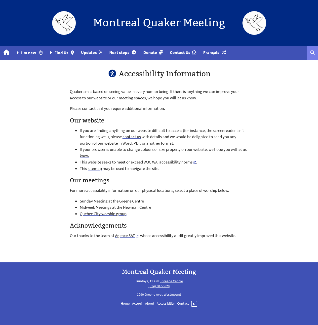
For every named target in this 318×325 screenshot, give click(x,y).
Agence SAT (125, 235)
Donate (151, 52)
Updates (90, 52)
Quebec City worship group (103, 213)
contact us (91, 108)
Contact (183, 303)
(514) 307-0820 (159, 286)
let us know (186, 98)
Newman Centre (137, 207)
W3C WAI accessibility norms (168, 162)
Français (212, 52)
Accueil (137, 303)
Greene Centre (131, 201)
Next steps (120, 52)
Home (125, 303)
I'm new (29, 52)
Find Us (61, 52)
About (149, 303)
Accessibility (166, 303)
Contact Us (181, 52)
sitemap (95, 168)
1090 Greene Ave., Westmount (159, 294)
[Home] (6, 53)
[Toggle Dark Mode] (194, 304)
